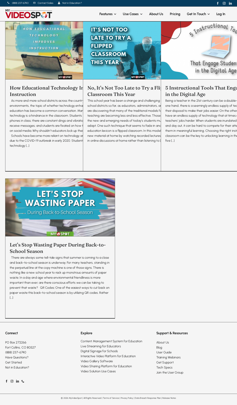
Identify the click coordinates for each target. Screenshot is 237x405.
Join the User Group (170, 372)
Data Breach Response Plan (148, 398)
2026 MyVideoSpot (73, 398)
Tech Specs (164, 367)
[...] (27, 146)
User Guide (164, 352)
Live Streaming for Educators (101, 346)
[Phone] (23, 381)
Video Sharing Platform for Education (106, 366)
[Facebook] (6, 381)
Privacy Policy (127, 398)
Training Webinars (168, 357)
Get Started (13, 362)
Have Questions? (16, 357)
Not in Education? (17, 367)
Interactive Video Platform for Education (108, 356)
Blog (159, 347)
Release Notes (169, 398)
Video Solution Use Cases (98, 371)
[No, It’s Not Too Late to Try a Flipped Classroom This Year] (138, 50)
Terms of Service (111, 398)
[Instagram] (12, 381)
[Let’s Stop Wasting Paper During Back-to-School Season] (60, 207)
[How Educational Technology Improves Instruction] (60, 50)
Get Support (165, 362)
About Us (162, 342)
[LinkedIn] (17, 381)
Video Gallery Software (97, 361)
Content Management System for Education (111, 341)
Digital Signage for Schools (99, 351)
